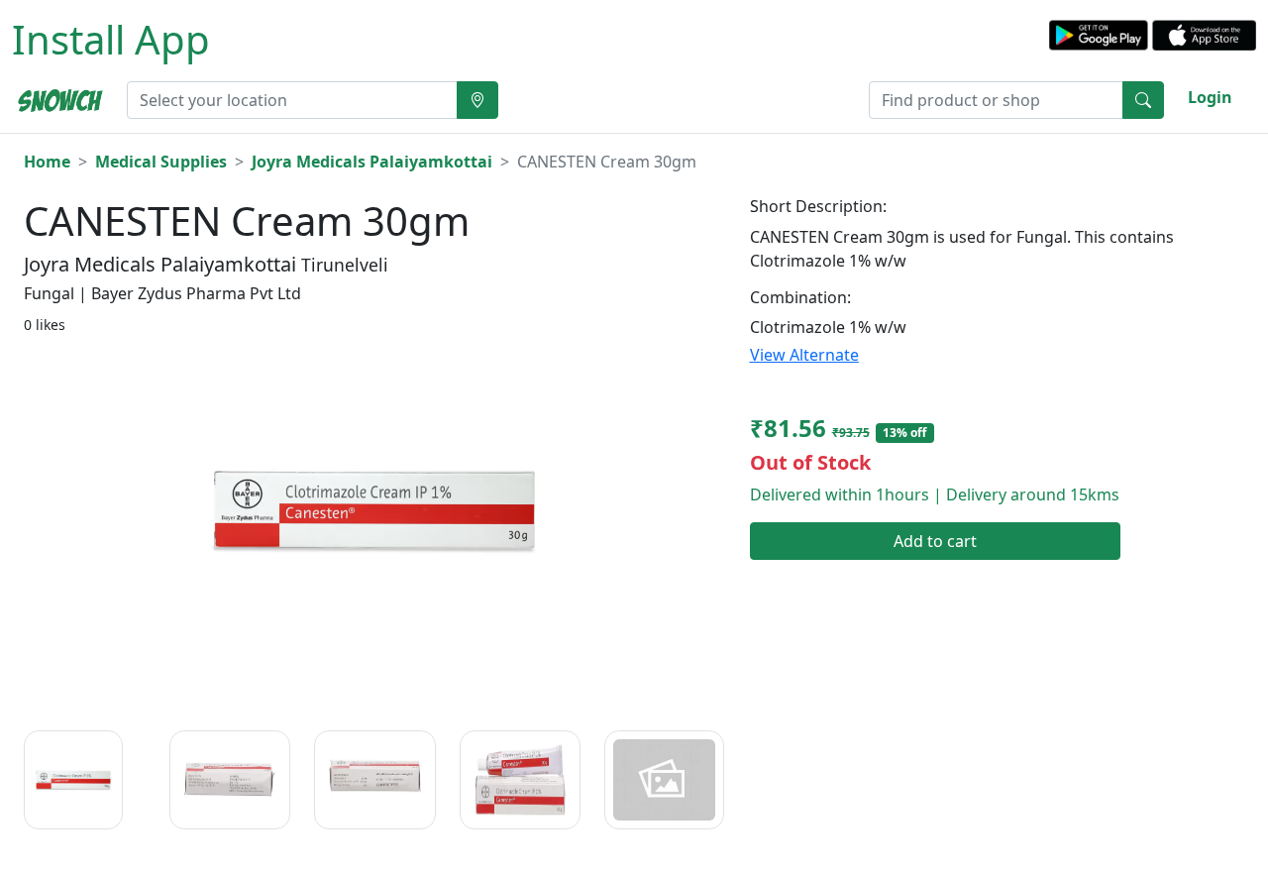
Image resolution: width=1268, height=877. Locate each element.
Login (1210, 97)
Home (47, 161)
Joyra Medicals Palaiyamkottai (372, 161)
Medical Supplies (161, 161)
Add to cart (935, 541)
